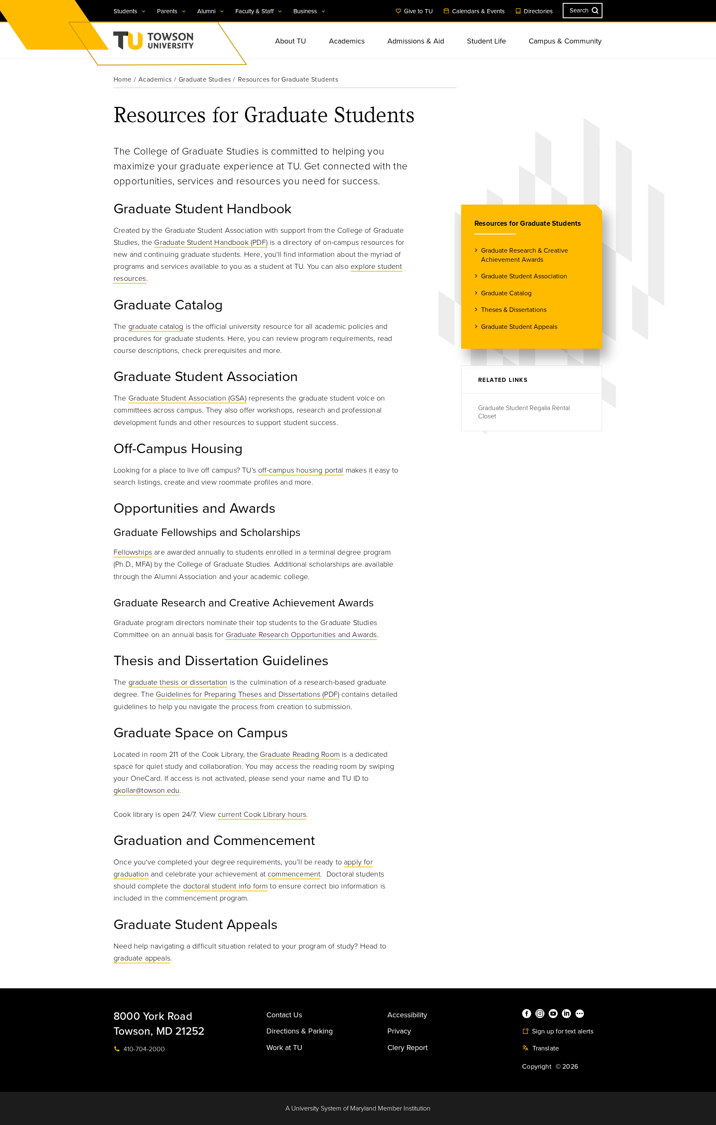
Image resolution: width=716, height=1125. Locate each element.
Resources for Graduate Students (527, 223)
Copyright (537, 1066)
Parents (168, 11)
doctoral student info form (225, 886)
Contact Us (284, 1014)
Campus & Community (565, 41)
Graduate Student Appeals (519, 327)
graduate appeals (142, 958)
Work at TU (284, 1047)
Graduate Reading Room (300, 754)
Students (126, 11)
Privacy (399, 1031)
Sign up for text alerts (561, 1031)
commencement (294, 874)
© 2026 (567, 1066)
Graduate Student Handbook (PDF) (211, 242)
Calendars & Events (477, 11)
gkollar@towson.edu (146, 790)
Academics (347, 41)
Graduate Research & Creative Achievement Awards (524, 255)
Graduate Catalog (506, 293)
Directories (537, 11)
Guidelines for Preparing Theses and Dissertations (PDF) (247, 694)
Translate (544, 1048)
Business (306, 11)
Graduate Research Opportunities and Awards (301, 634)
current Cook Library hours (262, 814)
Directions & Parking (299, 1031)
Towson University (175, 43)
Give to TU (417, 11)
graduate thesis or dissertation (178, 682)
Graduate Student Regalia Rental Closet (524, 412)
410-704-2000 (143, 1049)
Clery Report (407, 1047)
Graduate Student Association (524, 276)
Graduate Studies (205, 79)
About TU (290, 41)
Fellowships (133, 552)
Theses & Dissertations (514, 310)
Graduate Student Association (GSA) (187, 398)
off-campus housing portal (300, 470)
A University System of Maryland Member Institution (358, 1108)
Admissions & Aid (415, 41)
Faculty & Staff (255, 11)
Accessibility (407, 1014)
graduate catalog (156, 326)
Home (123, 79)
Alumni (207, 11)
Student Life (486, 41)
